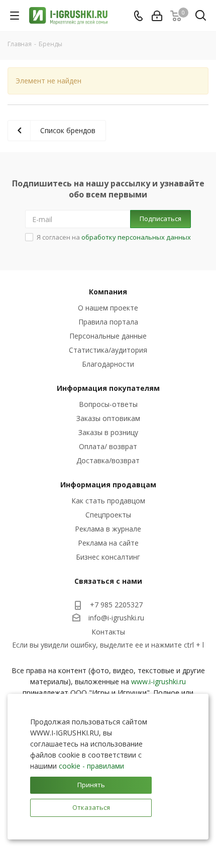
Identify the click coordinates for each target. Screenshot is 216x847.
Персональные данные (108, 336)
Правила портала (108, 322)
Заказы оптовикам (108, 418)
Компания (108, 291)
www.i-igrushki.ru (158, 681)
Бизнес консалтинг (108, 557)
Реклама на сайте (108, 543)
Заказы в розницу (108, 432)
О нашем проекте (108, 307)
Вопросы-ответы (108, 404)
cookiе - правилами (91, 766)
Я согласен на (114, 237)
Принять (91, 784)
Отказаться (91, 807)
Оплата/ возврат (108, 446)
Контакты (108, 632)
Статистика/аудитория (108, 350)
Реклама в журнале (108, 529)
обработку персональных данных (136, 237)
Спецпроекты (108, 514)
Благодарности (108, 364)
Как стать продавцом (108, 500)
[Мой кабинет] (157, 16)
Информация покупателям (108, 388)
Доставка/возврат (108, 460)
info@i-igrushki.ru (116, 617)
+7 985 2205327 (116, 604)
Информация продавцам (108, 484)
